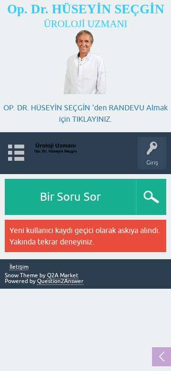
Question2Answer (60, 281)
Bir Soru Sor (70, 196)
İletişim (19, 267)
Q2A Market (62, 275)
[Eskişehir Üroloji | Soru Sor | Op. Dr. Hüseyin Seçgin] (55, 148)
